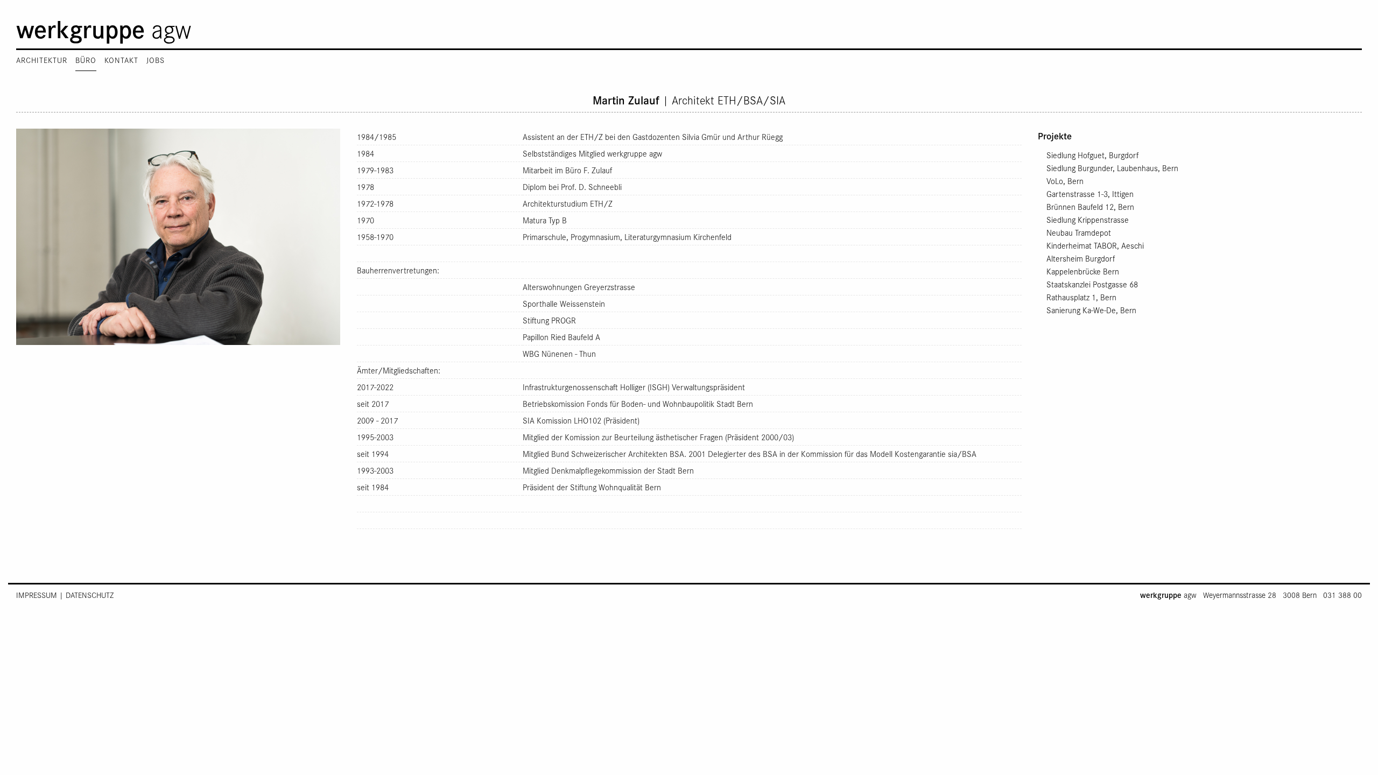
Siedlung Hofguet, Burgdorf (1091, 155)
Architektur (41, 60)
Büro (85, 60)
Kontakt (121, 60)
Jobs (155, 60)
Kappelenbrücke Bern (1081, 271)
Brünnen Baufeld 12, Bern (1089, 206)
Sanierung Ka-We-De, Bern (1090, 310)
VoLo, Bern (1064, 180)
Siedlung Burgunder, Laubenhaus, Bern (1111, 168)
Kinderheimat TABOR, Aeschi (1094, 245)
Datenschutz (90, 595)
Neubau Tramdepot (1077, 232)
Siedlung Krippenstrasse (1086, 219)
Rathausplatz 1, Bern (1080, 297)
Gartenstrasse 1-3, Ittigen (1089, 193)
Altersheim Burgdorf (1079, 258)
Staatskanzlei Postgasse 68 (1091, 284)
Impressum (36, 595)
